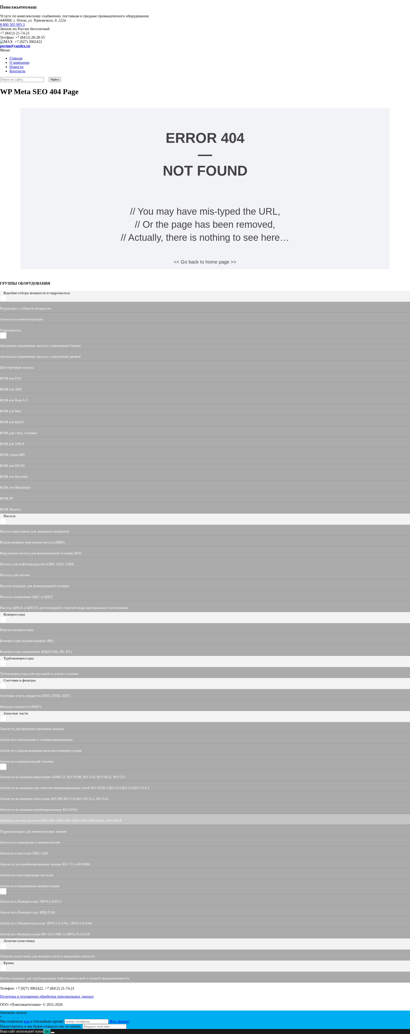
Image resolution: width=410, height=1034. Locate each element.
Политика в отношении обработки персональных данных (47, 996)
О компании (19, 62)
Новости (16, 67)
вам (27, 1021)
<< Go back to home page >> (205, 261)
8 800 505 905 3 (12, 25)
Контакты (17, 71)
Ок (47, 1031)
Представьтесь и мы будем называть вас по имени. (41, 1026)
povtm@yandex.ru (15, 46)
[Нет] (53, 1032)
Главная (15, 58)
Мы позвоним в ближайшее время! (32, 1021)
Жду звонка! (119, 1021)
